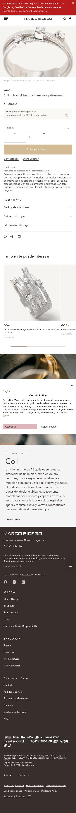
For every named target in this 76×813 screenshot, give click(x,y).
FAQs (7, 719)
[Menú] (6, 19)
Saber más (13, 519)
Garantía (8, 705)
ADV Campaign (12, 666)
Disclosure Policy (49, 791)
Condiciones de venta (56, 786)
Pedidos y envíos (13, 692)
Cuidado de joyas (14, 216)
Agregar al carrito (38, 149)
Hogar (7, 81)
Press (6, 619)
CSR (29, 796)
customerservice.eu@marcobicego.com (24, 540)
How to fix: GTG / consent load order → (25, 11)
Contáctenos (11, 159)
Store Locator (31, 159)
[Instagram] (14, 582)
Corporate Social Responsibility (20, 626)
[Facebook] (5, 582)
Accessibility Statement (14, 796)
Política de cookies (35, 786)
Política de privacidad (14, 786)
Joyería (7, 645)
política (26, 575)
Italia (6, 775)
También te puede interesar (26, 256)
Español (22, 775)
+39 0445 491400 (13, 546)
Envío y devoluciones (16, 207)
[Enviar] (70, 566)
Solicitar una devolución (16, 698)
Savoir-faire (9, 652)
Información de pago (16, 225)
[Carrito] (70, 19)
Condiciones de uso (13, 791)
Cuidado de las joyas (15, 712)
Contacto (8, 685)
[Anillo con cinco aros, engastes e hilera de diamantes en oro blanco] (32, 293)
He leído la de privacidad (27, 575)
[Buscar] (62, 19)
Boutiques (9, 606)
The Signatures (11, 659)
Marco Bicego (11, 599)
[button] (9, 391)
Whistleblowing (32, 791)
